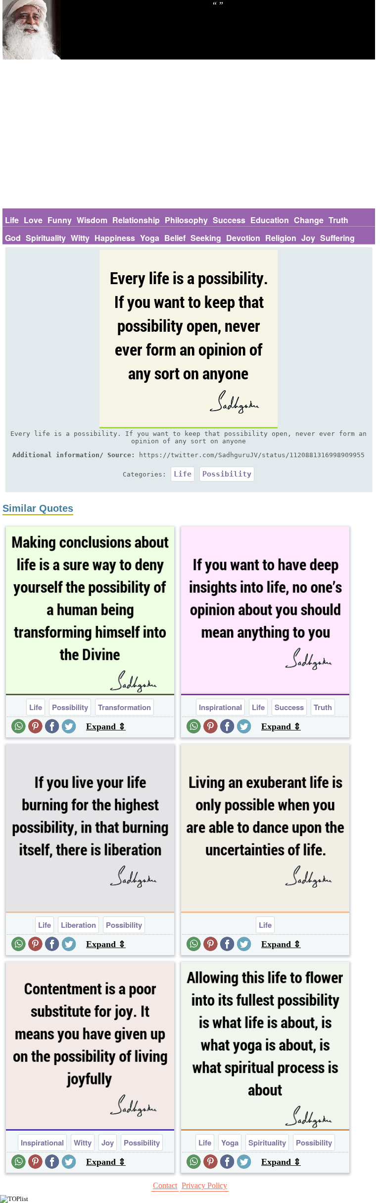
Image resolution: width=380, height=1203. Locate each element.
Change (309, 220)
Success (229, 220)
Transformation (124, 707)
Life (12, 220)
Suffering (337, 237)
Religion (280, 237)
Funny (60, 220)
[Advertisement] (188, 133)
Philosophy (186, 220)
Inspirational (220, 707)
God (13, 237)
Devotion (243, 237)
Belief (175, 237)
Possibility (226, 474)
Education (269, 220)
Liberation (78, 924)
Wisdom (92, 220)
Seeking (205, 237)
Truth (338, 220)
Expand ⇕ (106, 726)
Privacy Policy (204, 1185)
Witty (80, 237)
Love (33, 220)
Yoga (149, 237)
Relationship (136, 220)
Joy (308, 237)
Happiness (115, 237)
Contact (165, 1185)
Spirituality (46, 237)
